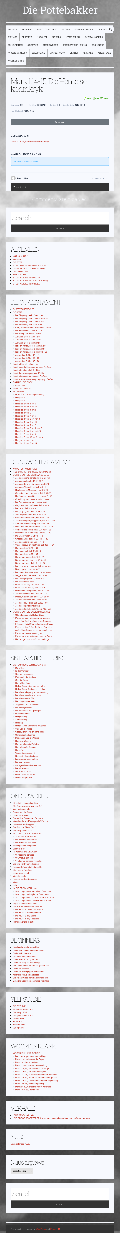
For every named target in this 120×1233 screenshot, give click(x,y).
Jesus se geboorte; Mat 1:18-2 (29, 480)
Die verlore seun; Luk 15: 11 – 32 (30, 563)
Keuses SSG (19, 1024)
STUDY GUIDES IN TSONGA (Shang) (30, 280)
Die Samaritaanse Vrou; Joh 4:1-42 (31, 502)
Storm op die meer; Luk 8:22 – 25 (30, 514)
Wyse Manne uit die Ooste (25, 903)
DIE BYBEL (18, 262)
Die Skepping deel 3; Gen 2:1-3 (29, 321)
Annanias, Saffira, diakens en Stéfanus (33, 620)
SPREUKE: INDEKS (22, 388)
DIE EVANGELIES (94, 37)
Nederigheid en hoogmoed (24, 845)
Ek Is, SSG (18, 1021)
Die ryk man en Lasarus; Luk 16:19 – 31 (33, 566)
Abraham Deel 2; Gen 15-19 (27, 339)
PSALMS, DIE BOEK (22, 382)
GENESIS (17, 312)
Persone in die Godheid (25, 676)
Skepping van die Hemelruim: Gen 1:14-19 (34, 897)
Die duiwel (20, 749)
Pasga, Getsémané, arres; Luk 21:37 (32, 596)
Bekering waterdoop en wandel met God (31, 980)
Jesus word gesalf (21, 873)
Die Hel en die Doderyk (25, 746)
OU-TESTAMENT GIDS (23, 309)
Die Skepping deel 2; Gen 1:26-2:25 (31, 318)
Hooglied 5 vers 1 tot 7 (25, 424)
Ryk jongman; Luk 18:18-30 (27, 569)
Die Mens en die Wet (24, 698)
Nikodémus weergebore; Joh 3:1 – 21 (32, 590)
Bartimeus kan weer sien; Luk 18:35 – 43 (33, 572)
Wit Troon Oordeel (23, 771)
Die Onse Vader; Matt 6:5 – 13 (29, 535)
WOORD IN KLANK (17, 52)
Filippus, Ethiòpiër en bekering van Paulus (34, 623)
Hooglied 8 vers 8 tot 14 (26, 443)
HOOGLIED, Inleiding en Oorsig (29, 394)
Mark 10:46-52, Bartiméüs (27, 1089)
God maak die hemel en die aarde (28, 950)
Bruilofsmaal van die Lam (26, 759)
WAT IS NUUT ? (20, 256)
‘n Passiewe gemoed (24, 854)
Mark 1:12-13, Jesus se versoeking (31, 1065)
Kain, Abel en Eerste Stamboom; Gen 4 (33, 327)
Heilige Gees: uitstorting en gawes (30, 725)
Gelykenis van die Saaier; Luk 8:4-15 (32, 505)
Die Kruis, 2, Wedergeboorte (28, 912)
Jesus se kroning (20, 815)
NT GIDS (56, 37)
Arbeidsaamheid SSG (22, 1009)
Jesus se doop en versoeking (26, 962)
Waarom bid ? (19, 848)
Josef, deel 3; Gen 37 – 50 (27, 360)
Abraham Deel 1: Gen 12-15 (27, 336)
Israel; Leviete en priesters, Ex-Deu (29, 373)
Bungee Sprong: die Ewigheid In (27, 866)
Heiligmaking (21, 716)
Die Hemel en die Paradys (27, 743)
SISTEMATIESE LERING (75, 45)
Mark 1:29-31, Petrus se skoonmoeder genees (36, 1077)
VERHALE (87, 52)
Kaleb (15, 885)
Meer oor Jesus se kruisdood (26, 974)
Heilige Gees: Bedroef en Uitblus (30, 689)
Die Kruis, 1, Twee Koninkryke (29, 909)
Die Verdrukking (22, 762)
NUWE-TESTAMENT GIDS (25, 468)
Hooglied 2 (20, 400)
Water (15, 882)
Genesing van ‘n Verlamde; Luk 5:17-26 (33, 493)
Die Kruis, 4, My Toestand (27, 918)
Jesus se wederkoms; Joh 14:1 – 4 (31, 593)
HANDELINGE (15, 45)
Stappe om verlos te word (26, 704)
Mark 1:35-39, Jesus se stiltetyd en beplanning (36, 1080)
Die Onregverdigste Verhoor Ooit (27, 806)
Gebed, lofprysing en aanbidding (29, 731)
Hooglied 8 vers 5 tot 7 (25, 440)
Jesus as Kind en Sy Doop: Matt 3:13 (32, 483)
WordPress (41, 1229)
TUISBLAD (27, 29)
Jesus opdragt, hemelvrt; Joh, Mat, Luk (33, 608)
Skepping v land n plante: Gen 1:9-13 (32, 894)
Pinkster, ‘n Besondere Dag (25, 802)
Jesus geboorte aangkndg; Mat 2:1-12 (32, 477)
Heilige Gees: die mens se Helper (30, 686)
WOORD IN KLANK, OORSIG (26, 1053)
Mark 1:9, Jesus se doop (26, 1062)
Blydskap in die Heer (22, 830)
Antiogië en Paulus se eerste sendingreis (33, 630)
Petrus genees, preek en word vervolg (32, 617)
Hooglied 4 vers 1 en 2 (25, 409)
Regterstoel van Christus (26, 756)
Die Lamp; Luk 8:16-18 (25, 508)
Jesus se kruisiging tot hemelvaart (28, 971)
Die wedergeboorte (23, 707)
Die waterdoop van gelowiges (28, 710)
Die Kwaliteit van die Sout (27, 839)
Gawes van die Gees (22, 812)
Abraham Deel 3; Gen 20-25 (27, 342)
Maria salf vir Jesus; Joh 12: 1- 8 (30, 587)
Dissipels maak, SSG (22, 1015)
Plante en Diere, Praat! (23, 921)
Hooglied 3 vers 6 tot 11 (26, 406)
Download (60, 122)
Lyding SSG (18, 1027)
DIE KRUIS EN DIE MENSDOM (27, 906)
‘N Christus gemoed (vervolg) (28, 860)
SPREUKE (27, 37)
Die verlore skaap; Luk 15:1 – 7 (29, 556)
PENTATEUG (104, 29)
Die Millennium (22, 768)
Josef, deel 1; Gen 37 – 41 (27, 354)
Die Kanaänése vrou (24, 581)
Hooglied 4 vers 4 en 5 (25, 415)
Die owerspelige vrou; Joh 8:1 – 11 (31, 578)
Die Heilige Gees (22, 682)
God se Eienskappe (24, 673)
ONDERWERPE (50, 45)
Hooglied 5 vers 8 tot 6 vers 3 (28, 427)
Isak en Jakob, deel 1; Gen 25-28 (30, 345)
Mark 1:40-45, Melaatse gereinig (29, 1083)
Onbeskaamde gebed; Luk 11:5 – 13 (31, 538)
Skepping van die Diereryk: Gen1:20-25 (33, 900)
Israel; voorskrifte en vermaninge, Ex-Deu (32, 367)
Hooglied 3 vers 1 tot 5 (25, 403)
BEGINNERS (98, 45)
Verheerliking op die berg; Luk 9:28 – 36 (33, 529)
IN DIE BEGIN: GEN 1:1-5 (25, 888)
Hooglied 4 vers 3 (23, 412)
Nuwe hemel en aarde (25, 774)
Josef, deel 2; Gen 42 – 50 (27, 357)
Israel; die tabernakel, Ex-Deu (26, 370)
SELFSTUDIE (38, 52)
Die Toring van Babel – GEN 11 (29, 333)
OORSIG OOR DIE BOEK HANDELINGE (31, 611)
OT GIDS (66, 29)
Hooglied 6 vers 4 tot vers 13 (28, 430)
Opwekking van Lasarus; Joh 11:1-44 (32, 499)
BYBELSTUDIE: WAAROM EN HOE (29, 265)
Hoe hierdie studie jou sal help (26, 947)
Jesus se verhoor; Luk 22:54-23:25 (31, 599)
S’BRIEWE (33, 45)
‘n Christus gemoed (24, 857)
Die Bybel (19, 667)
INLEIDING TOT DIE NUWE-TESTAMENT (32, 471)
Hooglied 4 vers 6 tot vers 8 (27, 418)
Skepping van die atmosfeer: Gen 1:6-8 (33, 891)
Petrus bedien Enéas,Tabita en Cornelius (33, 627)
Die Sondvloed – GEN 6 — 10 (28, 330)
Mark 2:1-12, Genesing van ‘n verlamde (33, 1086)
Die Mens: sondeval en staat (28, 695)
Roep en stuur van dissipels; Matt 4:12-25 (34, 526)
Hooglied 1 (20, 397)
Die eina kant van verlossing (26, 863)
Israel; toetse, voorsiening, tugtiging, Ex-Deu (33, 379)
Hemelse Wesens (23, 740)
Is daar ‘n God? (22, 670)
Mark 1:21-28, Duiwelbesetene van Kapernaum (36, 1074)
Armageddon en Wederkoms (28, 765)
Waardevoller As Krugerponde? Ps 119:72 (32, 821)
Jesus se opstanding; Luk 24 (28, 605)
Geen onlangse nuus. (20, 1143)
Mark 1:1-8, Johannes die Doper (29, 1059)
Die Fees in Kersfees (22, 869)
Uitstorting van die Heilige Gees (29, 614)
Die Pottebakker (60, 10)
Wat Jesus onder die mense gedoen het (31, 965)
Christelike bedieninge (25, 734)
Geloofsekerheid (22, 713)
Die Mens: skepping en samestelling (31, 692)
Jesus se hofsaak (21, 968)
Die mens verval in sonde (24, 956)
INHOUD (12, 29)
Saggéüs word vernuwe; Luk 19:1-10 (31, 575)
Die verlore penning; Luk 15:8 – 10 (30, 560)
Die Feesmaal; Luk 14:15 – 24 (28, 550)
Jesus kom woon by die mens (26, 959)
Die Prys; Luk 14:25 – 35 (26, 553)
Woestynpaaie (19, 875)
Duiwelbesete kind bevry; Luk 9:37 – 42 (33, 532)
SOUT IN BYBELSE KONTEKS (27, 833)
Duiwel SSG (18, 1018)
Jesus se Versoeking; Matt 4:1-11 (30, 486)
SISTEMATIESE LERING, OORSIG (29, 664)
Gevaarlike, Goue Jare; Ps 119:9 (28, 818)
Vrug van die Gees (23, 728)
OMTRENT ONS (16, 60)
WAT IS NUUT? (57, 52)
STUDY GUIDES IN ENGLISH (26, 277)
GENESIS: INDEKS (84, 29)
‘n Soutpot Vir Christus (25, 836)
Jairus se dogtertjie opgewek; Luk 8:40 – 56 (35, 520)
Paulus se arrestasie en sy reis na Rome (33, 636)
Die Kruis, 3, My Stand (25, 915)
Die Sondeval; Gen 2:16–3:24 (28, 324)
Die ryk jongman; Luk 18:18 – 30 (30, 511)
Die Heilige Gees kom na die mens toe (30, 977)
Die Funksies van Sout (25, 842)
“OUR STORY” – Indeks (23, 1115)
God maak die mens (22, 953)
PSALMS (12, 37)
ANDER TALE (104, 52)
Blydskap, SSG (20, 1012)
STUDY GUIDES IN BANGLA (26, 283)
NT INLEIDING (73, 37)
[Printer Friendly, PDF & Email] (96, 98)
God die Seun (21, 679)
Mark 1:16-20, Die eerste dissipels (30, 1071)
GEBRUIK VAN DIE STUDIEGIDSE (29, 268)
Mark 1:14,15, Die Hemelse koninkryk (30, 141)
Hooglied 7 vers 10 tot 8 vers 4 (29, 437)
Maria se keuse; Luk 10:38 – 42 (29, 584)
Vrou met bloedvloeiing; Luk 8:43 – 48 (32, 523)
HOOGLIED (42, 37)
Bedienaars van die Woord (27, 737)
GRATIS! (74, 52)
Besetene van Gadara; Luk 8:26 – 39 (32, 517)
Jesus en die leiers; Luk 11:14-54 (30, 541)
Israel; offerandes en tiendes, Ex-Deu (30, 376)
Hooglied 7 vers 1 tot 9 (25, 434)
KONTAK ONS (19, 274)
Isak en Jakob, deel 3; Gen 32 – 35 (31, 351)
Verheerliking (21, 719)
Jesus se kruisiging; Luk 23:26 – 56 (31, 602)
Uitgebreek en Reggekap (24, 824)
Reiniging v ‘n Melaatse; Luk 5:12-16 (31, 489)
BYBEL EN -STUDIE (47, 29)
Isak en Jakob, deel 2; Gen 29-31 (30, 348)
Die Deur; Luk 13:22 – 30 (26, 547)
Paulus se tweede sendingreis (28, 633)
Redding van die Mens (25, 701)
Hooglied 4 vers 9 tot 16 (26, 421)
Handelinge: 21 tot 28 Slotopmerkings (32, 639)
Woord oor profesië (23, 777)
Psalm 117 (20, 385)
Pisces (53, 1229)
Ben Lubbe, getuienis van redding (30, 1056)
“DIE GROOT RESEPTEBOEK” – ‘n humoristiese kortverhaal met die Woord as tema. (52, 1118)
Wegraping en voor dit (25, 753)
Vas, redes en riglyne (22, 808)
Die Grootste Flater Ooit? (24, 827)
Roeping (19, 722)
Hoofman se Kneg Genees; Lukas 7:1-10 (33, 496)
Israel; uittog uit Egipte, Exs (25, 363)
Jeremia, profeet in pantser (25, 879)
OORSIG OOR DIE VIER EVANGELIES (31, 474)
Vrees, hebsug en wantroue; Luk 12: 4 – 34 (34, 544)
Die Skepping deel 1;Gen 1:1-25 (29, 315)
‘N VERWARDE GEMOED (25, 851)
